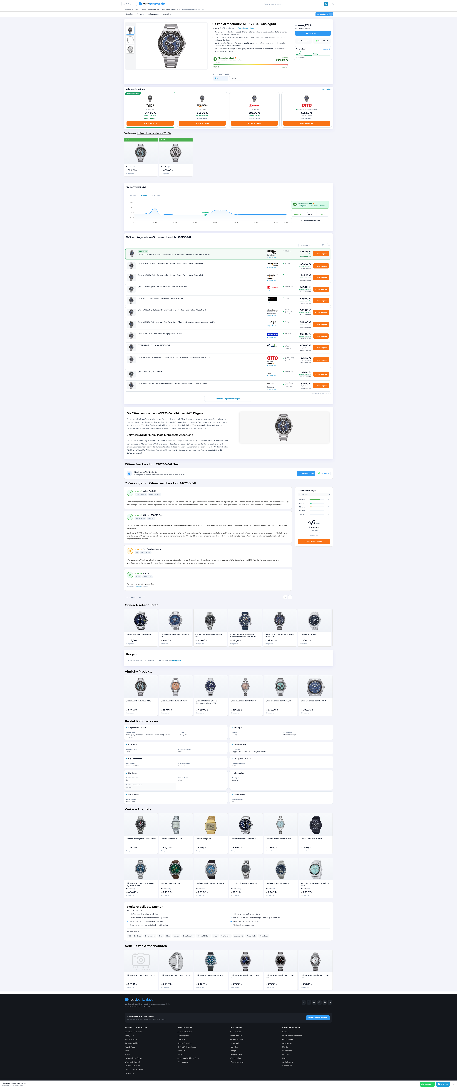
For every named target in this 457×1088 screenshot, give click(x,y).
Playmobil (181, 1039)
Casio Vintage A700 (204, 838)
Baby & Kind (129, 1073)
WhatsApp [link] (428, 1084)
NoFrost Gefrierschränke (186, 1047)
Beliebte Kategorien (291, 1027)
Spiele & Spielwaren (132, 1066)
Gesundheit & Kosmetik (134, 1069)
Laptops (233, 1051)
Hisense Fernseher (184, 1043)
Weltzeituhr (225, 936)
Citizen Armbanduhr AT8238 (170, 9)
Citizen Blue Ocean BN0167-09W (210, 975)
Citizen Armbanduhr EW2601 (243, 701)
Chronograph (150, 936)
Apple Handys (287, 1062)
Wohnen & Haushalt (132, 1062)
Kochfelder (234, 1047)
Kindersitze (286, 1054)
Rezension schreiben (313, 541)
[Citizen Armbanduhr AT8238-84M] (140, 153)
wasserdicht (238, 936)
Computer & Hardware (134, 1032)
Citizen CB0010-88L (308, 634)
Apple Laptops (183, 1036)
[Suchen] (326, 4)
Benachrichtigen (308, 473)
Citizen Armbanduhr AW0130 (173, 701)
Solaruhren (264, 936)
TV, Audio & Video (132, 1043)
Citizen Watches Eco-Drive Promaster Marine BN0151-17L (243, 635)
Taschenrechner (236, 1054)
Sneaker (180, 1054)
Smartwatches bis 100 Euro (188, 1058)
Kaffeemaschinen (236, 1039)
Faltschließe (251, 936)
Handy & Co (129, 1036)
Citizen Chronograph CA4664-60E (141, 838)
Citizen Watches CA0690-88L (139, 634)
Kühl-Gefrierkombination (292, 1036)
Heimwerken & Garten (133, 1058)
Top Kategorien (236, 1027)
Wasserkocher (235, 1058)
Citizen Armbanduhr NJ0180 (313, 701)
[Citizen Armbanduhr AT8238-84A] (175, 153)
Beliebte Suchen (184, 1027)
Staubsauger (287, 1043)
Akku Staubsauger (184, 1032)
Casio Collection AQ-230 (171, 838)
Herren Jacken (235, 1043)
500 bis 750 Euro (203, 936)
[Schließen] (453, 1084)
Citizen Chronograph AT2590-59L (140, 975)
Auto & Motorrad (131, 1039)
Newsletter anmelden (317, 1018)
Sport (127, 1051)
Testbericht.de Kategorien (136, 1027)
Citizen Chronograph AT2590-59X (175, 975)
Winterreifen (287, 1051)
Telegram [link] (444, 1084)
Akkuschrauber (235, 1032)
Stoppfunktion (188, 936)
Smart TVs (181, 1051)
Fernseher (286, 1032)
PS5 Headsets (182, 1062)
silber (215, 936)
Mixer (284, 1058)
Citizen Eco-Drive (134, 936)
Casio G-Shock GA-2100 (311, 838)
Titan (160, 936)
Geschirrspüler (288, 1039)
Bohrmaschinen (236, 1036)
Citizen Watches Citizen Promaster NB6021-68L (206, 702)
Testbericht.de (128, 9)
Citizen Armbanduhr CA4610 (278, 701)
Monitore (285, 1047)
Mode (137, 9)
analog (176, 936)
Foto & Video (130, 1047)
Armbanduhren (153, 9)
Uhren (144, 9)
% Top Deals (287, 1066)
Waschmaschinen (237, 1062)
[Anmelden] (332, 3)
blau (168, 936)
